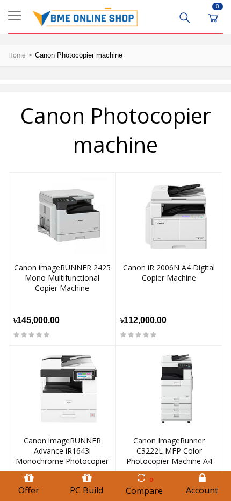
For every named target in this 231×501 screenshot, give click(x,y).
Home (17, 55)
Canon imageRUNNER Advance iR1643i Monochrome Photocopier (62, 450)
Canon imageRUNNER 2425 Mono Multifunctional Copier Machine (62, 277)
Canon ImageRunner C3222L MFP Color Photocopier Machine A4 (169, 450)
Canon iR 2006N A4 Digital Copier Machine (169, 272)
